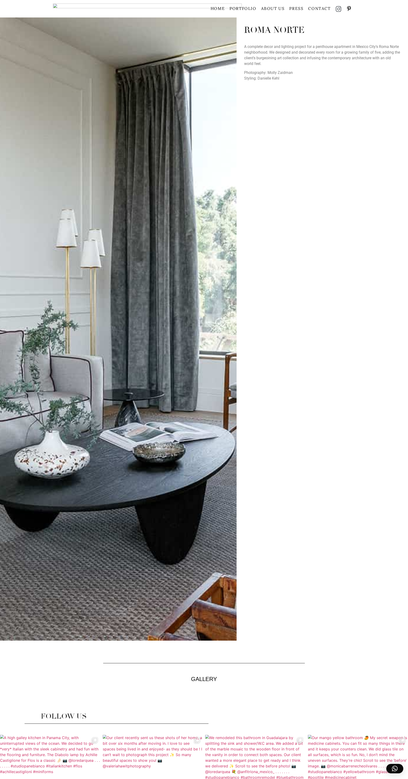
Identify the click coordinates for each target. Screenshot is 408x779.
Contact (319, 8)
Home (218, 8)
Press (296, 8)
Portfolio (243, 8)
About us (273, 8)
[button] (394, 768)
